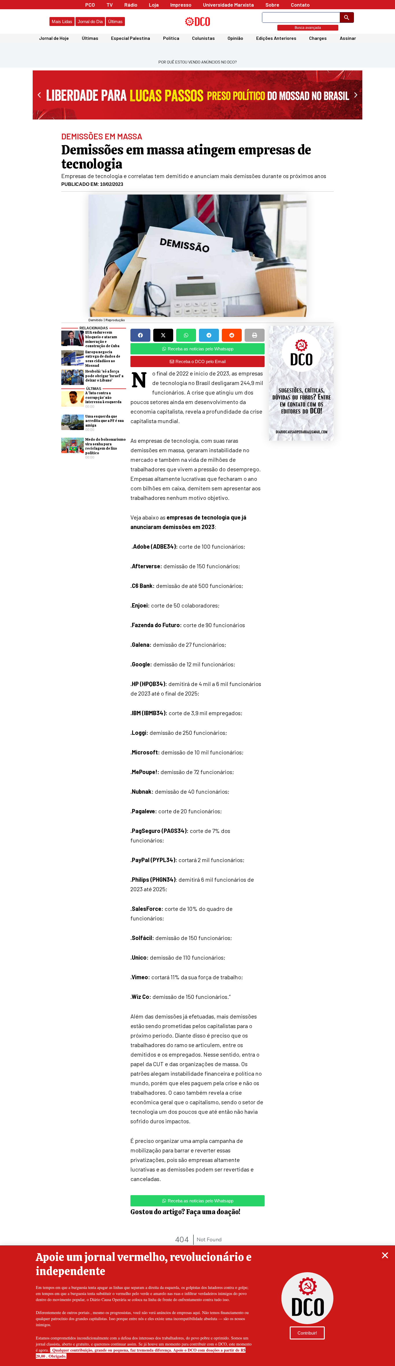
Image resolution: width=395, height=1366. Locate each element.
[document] (197, 683)
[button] (385, 1255)
